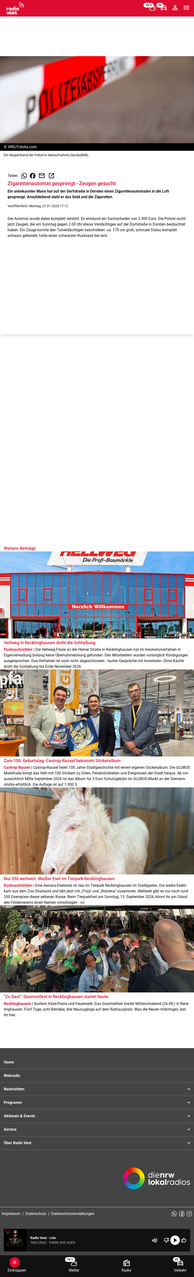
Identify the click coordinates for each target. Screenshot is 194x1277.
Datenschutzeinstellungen (72, 1213)
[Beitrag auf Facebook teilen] (32, 176)
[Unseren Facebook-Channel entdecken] (182, 1214)
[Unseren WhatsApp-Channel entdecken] (174, 1214)
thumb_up (183, 1240)
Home (9, 1062)
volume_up (154, 1240)
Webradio (12, 1075)
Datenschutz (35, 1213)
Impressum (11, 1213)
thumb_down (166, 1240)
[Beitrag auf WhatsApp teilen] (24, 176)
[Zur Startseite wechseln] (15, 8)
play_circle (175, 1240)
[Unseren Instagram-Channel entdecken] (189, 1214)
